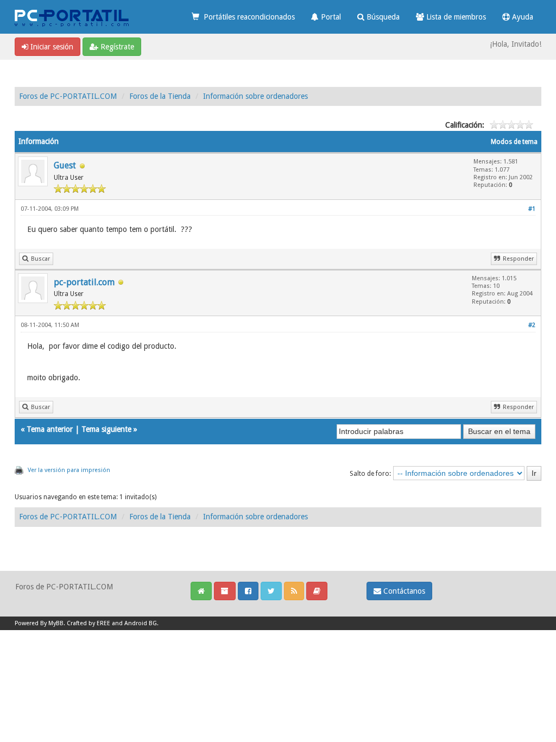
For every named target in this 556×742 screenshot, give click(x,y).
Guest (65, 165)
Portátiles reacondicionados (247, 16)
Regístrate (116, 46)
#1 (531, 208)
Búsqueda (382, 16)
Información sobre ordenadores (255, 96)
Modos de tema (514, 142)
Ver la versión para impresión (69, 470)
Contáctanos (403, 591)
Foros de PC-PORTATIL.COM (68, 96)
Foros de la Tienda (160, 96)
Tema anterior (50, 429)
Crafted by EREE (88, 623)
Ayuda (521, 16)
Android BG (140, 623)
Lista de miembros (455, 16)
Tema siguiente (106, 429)
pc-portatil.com (84, 282)
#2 (531, 325)
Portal (330, 16)
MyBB (56, 623)
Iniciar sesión (50, 46)
